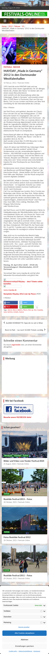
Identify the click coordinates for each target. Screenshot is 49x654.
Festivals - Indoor (12, 67)
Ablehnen (24, 640)
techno (10, 312)
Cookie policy (13, 651)
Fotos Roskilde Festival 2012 (17, 537)
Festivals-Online (23, 83)
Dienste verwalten (23, 627)
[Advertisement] (24, 377)
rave (5, 312)
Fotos (25, 455)
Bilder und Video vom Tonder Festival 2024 (24, 461)
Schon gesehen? (11, 427)
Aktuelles (8, 455)
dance (10, 310)
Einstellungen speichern (24, 646)
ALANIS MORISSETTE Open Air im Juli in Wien (24, 323)
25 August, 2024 (10, 464)
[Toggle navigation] (5, 21)
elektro (19, 310)
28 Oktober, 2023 (10, 502)
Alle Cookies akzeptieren (24, 633)
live (35, 310)
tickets (15, 312)
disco (15, 310)
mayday (40, 310)
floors (25, 310)
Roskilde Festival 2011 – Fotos (18, 576)
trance (21, 312)
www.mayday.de (10, 290)
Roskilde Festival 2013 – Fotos (18, 499)
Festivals (17, 455)
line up (30, 310)
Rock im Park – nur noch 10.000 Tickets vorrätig (24, 330)
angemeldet (15, 345)
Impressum (36, 651)
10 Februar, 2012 (10, 83)
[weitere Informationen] (37, 307)
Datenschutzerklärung (25, 651)
